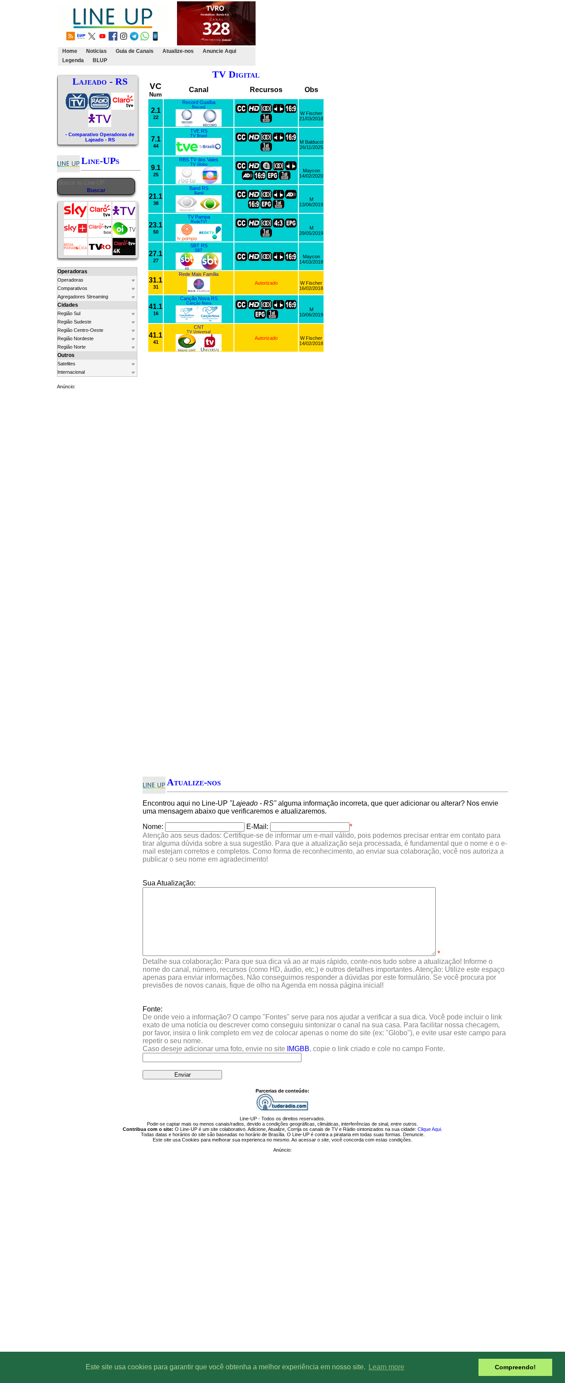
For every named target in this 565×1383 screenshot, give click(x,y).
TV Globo (198, 164)
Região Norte (71, 346)
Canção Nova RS (199, 298)
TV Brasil (198, 136)
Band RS (198, 188)
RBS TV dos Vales (198, 159)
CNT (199, 327)
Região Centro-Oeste (80, 330)
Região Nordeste (75, 338)
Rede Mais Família (198, 274)
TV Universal (199, 332)
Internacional (71, 372)
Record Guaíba (198, 102)
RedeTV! (199, 221)
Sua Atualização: (169, 883)
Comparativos (72, 288)
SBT (199, 250)
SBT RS (198, 245)
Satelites (66, 363)
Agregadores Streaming (82, 296)
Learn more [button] (386, 1367)
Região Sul (68, 313)
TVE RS (198, 131)
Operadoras (70, 280)
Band (198, 193)
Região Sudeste (74, 321)
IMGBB (298, 1048)
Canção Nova (198, 303)
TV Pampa (199, 216)
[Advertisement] (92, 528)
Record (198, 107)
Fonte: (324, 1028)
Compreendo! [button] (515, 1367)
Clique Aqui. (430, 1129)
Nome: (153, 826)
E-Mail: (257, 826)
